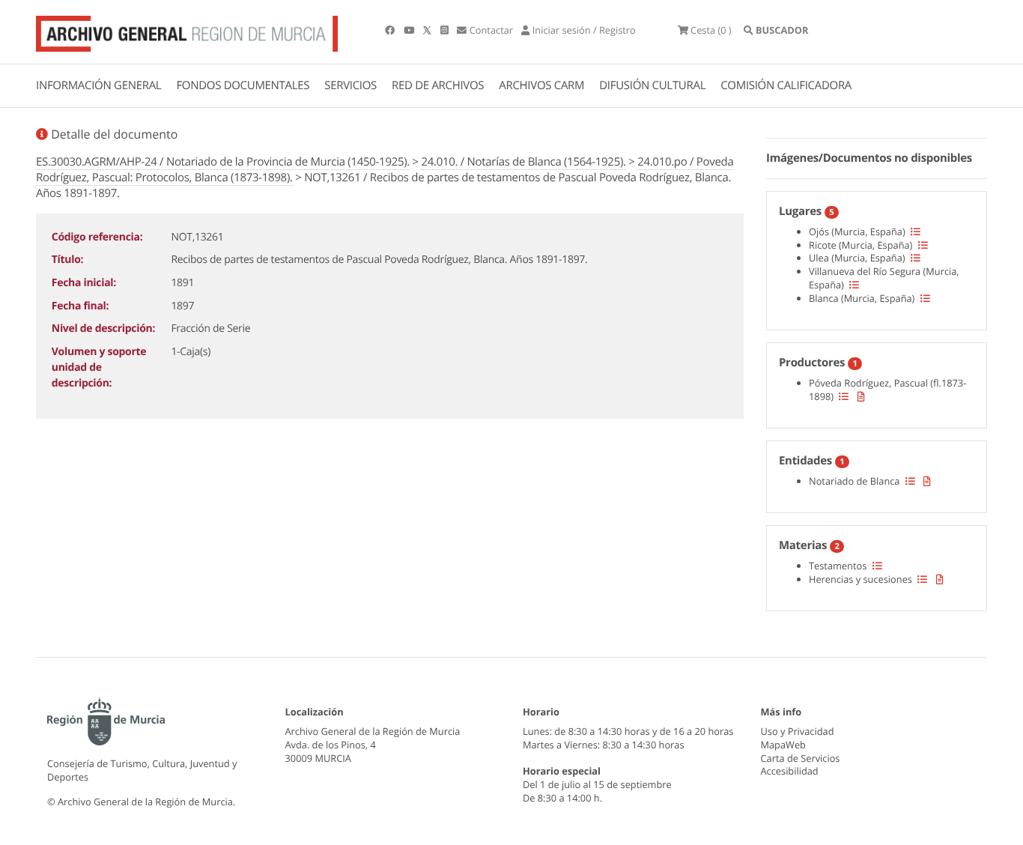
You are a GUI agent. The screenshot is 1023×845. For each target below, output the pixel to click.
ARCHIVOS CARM (541, 85)
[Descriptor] (861, 396)
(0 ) (711, 30)
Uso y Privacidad (797, 731)
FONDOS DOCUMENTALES (242, 85)
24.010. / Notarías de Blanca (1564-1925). (523, 161)
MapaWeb (783, 744)
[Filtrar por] (915, 231)
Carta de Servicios (800, 758)
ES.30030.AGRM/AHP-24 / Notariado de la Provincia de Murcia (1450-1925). (223, 161)
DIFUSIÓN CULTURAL (652, 85)
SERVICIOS (350, 85)
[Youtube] (410, 30)
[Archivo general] (187, 30)
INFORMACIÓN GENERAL (98, 85)
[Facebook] (391, 30)
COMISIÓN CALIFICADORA (786, 85)
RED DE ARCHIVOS (438, 85)
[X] (428, 30)
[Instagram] (445, 30)
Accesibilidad (790, 771)
